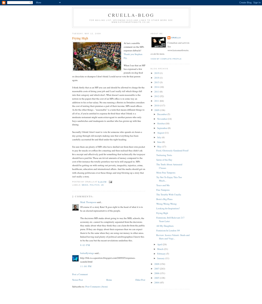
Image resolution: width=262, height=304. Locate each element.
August (161, 132)
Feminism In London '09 (168, 230)
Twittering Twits (164, 155)
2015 (157, 82)
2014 (157, 87)
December (162, 114)
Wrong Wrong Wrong (166, 203)
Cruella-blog (131, 15)
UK (102, 185)
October (161, 123)
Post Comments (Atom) (96, 286)
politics (95, 185)
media (85, 185)
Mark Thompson (88, 202)
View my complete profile (166, 59)
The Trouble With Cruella (168, 194)
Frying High (80, 38)
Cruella (176, 38)
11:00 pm (86, 266)
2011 (157, 100)
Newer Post (77, 279)
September (162, 128)
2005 (157, 277)
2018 (157, 77)
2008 (157, 264)
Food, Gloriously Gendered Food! (172, 150)
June (159, 142)
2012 (157, 96)
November (162, 118)
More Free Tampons (165, 172)
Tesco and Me (163, 185)
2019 (157, 73)
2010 (157, 105)
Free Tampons (163, 189)
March (160, 249)
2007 (157, 268)
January (161, 258)
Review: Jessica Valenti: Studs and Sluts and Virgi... (173, 236)
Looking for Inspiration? (168, 208)
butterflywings (87, 253)
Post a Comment (80, 274)
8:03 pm (85, 245)
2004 (157, 282)
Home (109, 279)
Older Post (140, 279)
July (159, 137)
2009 (157, 110)
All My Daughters (165, 225)
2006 (157, 273)
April (160, 244)
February (161, 253)
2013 (157, 91)
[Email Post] (110, 182)
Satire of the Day (164, 159)
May (159, 146)
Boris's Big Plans (164, 199)
